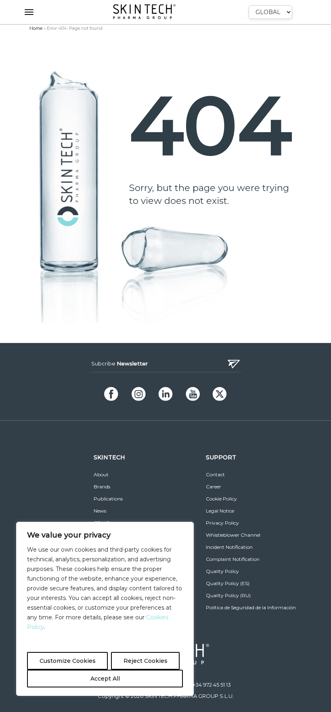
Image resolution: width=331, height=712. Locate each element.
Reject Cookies (146, 660)
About (101, 474)
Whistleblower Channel (233, 535)
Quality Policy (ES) (227, 583)
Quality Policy (222, 571)
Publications (108, 499)
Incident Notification (229, 547)
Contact (215, 474)
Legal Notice (220, 511)
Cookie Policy (221, 499)
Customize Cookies (68, 660)
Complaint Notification (233, 559)
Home (35, 28)
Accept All (105, 678)
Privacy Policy (222, 523)
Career (213, 487)
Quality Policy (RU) (228, 595)
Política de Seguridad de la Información (251, 607)
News (100, 511)
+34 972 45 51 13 (212, 684)
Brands (102, 487)
